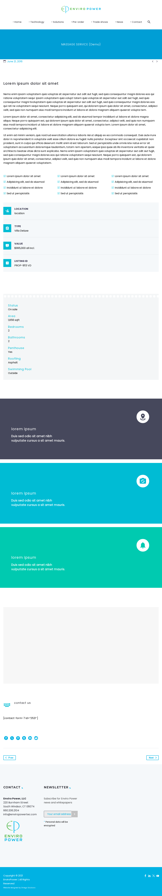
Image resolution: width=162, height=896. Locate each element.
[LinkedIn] (30, 738)
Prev (10, 757)
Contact (137, 22)
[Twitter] (12, 738)
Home (18, 22)
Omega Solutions (28, 888)
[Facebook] (6, 738)
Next (151, 757)
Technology (37, 22)
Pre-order (78, 22)
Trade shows (100, 22)
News (120, 22)
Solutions (58, 22)
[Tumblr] (24, 738)
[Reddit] (36, 738)
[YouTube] (157, 876)
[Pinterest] (18, 738)
